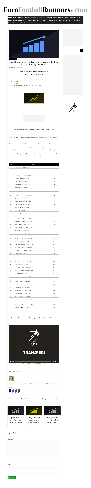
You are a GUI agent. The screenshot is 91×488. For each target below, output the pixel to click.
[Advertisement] (34, 118)
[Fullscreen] (57, 361)
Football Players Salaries (54, 18)
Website (9, 471)
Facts (44, 18)
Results (76, 20)
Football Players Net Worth (16, 20)
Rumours (26, 18)
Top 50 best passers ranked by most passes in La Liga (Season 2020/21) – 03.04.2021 (52, 419)
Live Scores (61, 20)
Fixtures (68, 20)
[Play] (10, 361)
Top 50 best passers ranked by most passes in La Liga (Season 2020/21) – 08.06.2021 (34, 419)
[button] (34, 343)
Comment (10, 439)
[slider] (33, 361)
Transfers (20, 18)
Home (10, 18)
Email (9, 464)
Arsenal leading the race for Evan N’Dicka (48, 399)
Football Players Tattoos (71, 18)
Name (9, 458)
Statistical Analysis (36, 18)
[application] (34, 344)
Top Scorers (52, 20)
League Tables (41, 20)
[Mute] (55, 361)
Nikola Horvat (19, 67)
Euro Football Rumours (16, 83)
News (14, 18)
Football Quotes (31, 20)
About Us (23, 23)
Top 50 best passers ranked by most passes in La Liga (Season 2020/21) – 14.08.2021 (15, 419)
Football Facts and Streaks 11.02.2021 (18, 399)
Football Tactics (12, 23)
